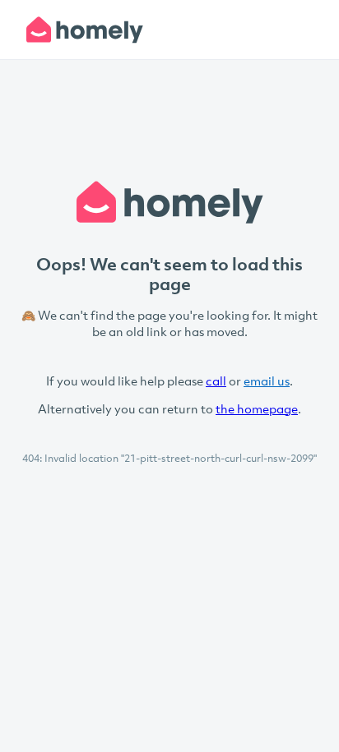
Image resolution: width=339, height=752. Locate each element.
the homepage (257, 408)
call (216, 380)
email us (267, 380)
